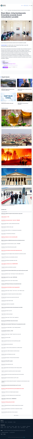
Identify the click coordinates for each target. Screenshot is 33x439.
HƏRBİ (16, 426)
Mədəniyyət (28, 426)
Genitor (16, 64)
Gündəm (13, 426)
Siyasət (6, 10)
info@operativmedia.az (5, 432)
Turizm (19, 427)
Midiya (24, 437)
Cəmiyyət (2, 426)
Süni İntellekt (15, 427)
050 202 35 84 (12, 432)
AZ (21, 5)
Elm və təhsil (9, 426)
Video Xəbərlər (23, 427)
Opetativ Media (4, 45)
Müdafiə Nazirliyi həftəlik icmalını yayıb (7, 103)
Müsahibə (2, 427)
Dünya (5, 426)
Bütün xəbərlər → (16, 415)
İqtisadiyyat (24, 426)
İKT (20, 426)
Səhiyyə (8, 427)
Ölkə (5, 427)
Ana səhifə (2, 10)
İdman (18, 426)
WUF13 (27, 427)
